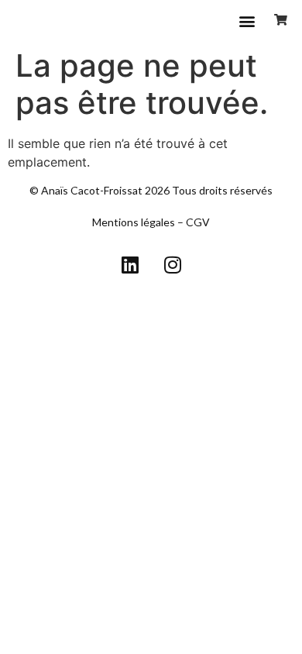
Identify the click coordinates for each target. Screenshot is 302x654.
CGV (198, 222)
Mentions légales (133, 222)
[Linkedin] (130, 265)
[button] (246, 20)
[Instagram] (172, 265)
